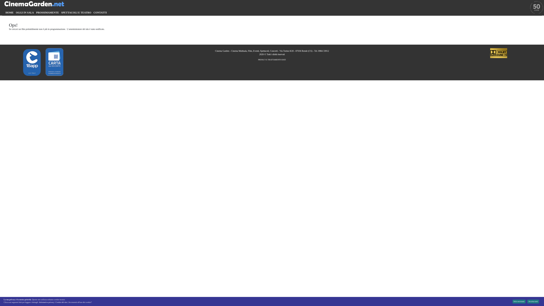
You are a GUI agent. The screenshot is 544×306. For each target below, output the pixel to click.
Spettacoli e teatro (76, 12)
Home (10, 12)
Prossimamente (47, 12)
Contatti (100, 12)
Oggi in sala (25, 12)
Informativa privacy (46, 302)
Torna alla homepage (18, 32)
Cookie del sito (61, 302)
